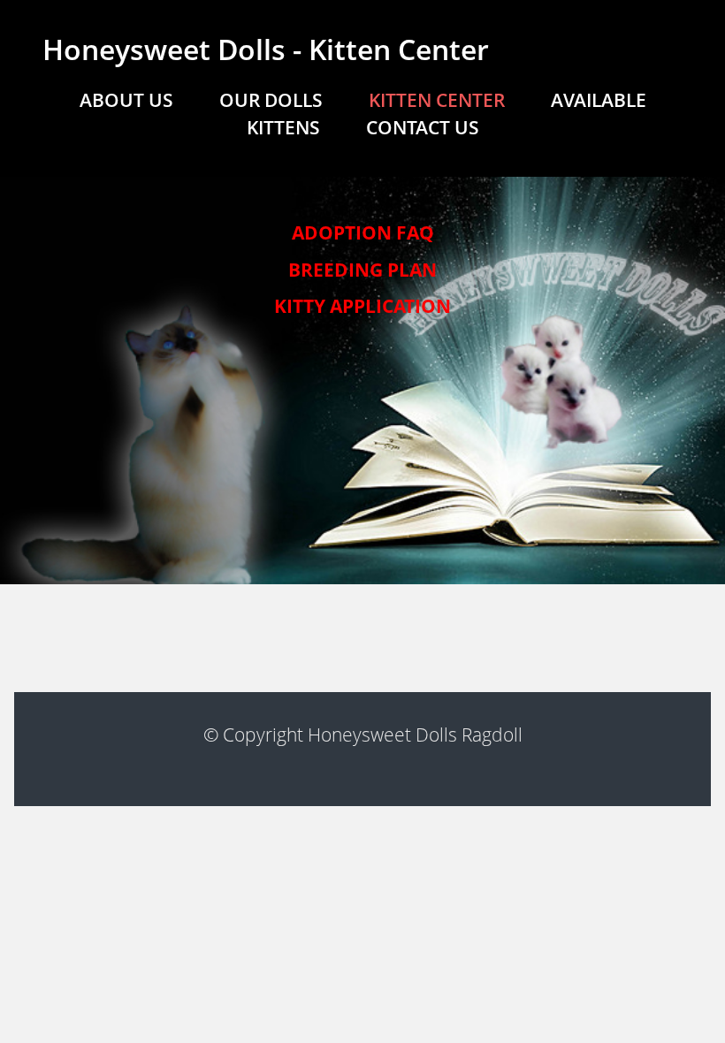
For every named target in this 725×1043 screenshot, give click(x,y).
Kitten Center (437, 100)
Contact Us (422, 127)
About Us (126, 100)
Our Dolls (271, 100)
